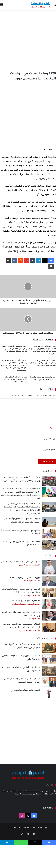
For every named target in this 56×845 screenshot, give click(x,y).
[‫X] (45, 260)
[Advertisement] (28, 40)
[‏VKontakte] (14, 260)
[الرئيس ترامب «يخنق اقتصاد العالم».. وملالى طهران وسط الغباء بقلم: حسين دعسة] (49, 592)
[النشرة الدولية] (41, 5)
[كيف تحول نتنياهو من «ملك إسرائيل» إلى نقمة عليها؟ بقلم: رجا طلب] (49, 616)
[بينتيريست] (26, 260)
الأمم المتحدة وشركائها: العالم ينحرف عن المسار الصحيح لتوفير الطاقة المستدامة (14, 349)
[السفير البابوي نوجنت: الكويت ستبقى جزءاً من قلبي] (49, 659)
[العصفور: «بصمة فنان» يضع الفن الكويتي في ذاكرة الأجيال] (49, 648)
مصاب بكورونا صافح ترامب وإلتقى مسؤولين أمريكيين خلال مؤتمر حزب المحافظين (43, 363)
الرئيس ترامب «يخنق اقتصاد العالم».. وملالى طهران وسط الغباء (21, 592)
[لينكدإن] (38, 260)
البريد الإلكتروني (49, 439)
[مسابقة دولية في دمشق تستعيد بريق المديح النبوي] (49, 671)
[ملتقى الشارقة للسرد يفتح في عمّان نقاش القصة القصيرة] (49, 682)
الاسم (53, 428)
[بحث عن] (54, 6)
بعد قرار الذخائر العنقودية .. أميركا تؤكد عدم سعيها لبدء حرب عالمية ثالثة (15, 379)
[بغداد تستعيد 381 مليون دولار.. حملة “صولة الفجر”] (49, 545)
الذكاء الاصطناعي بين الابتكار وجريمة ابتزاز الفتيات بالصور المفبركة (21, 627)
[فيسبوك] (51, 260)
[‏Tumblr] (32, 260)
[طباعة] (51, 266)
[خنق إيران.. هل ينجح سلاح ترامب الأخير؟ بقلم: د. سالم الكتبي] (49, 567)
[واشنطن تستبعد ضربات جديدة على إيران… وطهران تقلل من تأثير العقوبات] (49, 481)
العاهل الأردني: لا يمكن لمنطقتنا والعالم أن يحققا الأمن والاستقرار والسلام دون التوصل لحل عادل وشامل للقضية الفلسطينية (13, 365)
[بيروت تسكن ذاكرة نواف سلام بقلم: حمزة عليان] (49, 581)
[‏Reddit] (20, 260)
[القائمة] (1, 6)
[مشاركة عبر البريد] (8, 260)
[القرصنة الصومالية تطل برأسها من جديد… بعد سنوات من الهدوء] (49, 522)
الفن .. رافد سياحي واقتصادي (25, 690)
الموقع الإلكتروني (49, 450)
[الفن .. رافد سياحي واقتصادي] (49, 693)
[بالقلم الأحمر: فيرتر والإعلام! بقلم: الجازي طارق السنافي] (49, 604)
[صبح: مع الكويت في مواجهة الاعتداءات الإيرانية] (49, 533)
